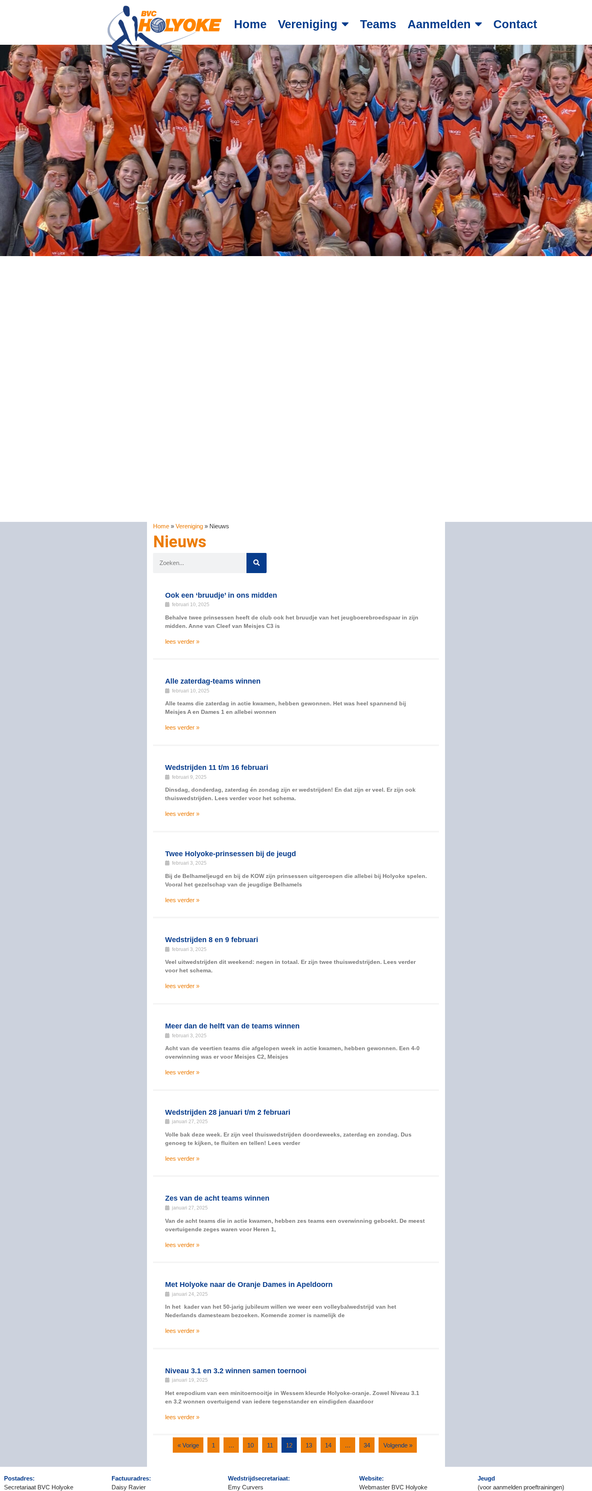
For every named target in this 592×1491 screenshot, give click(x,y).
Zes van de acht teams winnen (217, 1198)
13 (309, 1445)
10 (250, 1445)
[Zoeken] (256, 563)
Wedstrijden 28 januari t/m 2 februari (227, 1112)
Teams (378, 24)
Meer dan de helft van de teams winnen (232, 1026)
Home (250, 24)
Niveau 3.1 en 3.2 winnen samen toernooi (235, 1371)
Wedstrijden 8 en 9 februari (211, 940)
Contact (515, 24)
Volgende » (397, 1445)
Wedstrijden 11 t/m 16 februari (216, 767)
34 (367, 1445)
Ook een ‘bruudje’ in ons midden (221, 595)
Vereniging (307, 24)
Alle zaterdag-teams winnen (213, 681)
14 (328, 1445)
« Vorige (188, 1445)
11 (270, 1445)
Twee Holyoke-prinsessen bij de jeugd (230, 854)
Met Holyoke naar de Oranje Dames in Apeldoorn (249, 1284)
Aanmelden (439, 24)
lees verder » (182, 641)
